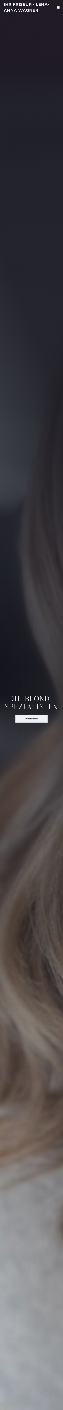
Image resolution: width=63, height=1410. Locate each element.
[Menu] (58, 7)
